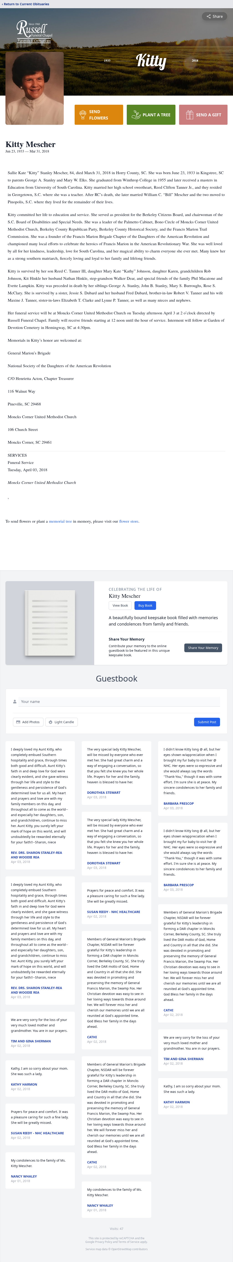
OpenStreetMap (121, 1249)
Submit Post (207, 722)
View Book (120, 605)
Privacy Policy (103, 1242)
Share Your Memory (203, 648)
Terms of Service (128, 1242)
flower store (128, 521)
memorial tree (60, 521)
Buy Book (145, 605)
